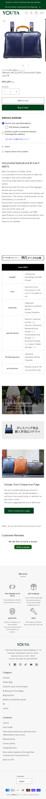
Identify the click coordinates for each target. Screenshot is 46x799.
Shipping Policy (10, 747)
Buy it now (23, 107)
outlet (5, 708)
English (22, 781)
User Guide (8, 727)
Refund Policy (9, 739)
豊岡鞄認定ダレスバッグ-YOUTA (19, 794)
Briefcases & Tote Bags (13, 691)
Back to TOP (8, 759)
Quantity (5, 87)
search (6, 723)
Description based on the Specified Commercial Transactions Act (18, 753)
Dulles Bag (7, 682)
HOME (4, 526)
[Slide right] (28, 65)
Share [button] (7, 146)
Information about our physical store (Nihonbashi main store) (19, 733)
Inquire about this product (16, 151)
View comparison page (19, 510)
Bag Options (8, 695)
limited (6, 677)
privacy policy (9, 743)
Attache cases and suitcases (15, 686)
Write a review (23, 547)
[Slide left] (17, 65)
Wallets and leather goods (14, 699)
